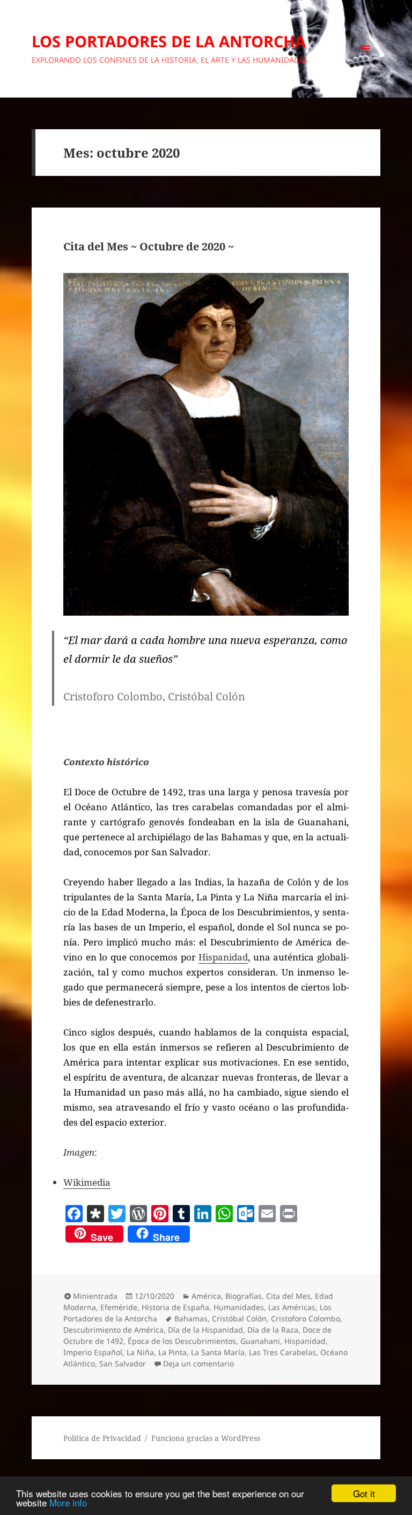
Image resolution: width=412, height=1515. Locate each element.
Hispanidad (223, 957)
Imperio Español (92, 1352)
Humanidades (239, 1307)
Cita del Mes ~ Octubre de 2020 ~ (148, 246)
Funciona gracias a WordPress (205, 1438)
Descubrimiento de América (113, 1330)
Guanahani (260, 1341)
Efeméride (118, 1307)
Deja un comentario (198, 1363)
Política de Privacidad (102, 1438)
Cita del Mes (288, 1296)
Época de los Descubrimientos (182, 1341)
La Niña (140, 1352)
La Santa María (218, 1352)
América (206, 1296)
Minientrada (95, 1296)
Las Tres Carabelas (282, 1352)
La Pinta (172, 1352)
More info (68, 1502)
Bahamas (191, 1318)
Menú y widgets (365, 63)
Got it (364, 1493)
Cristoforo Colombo (305, 1318)
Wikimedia (87, 1182)
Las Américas (291, 1307)
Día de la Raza (272, 1330)
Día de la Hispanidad (205, 1330)
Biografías (243, 1296)
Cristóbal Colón (239, 1318)
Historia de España (175, 1307)
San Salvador (122, 1363)
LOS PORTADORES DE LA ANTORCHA (169, 41)
